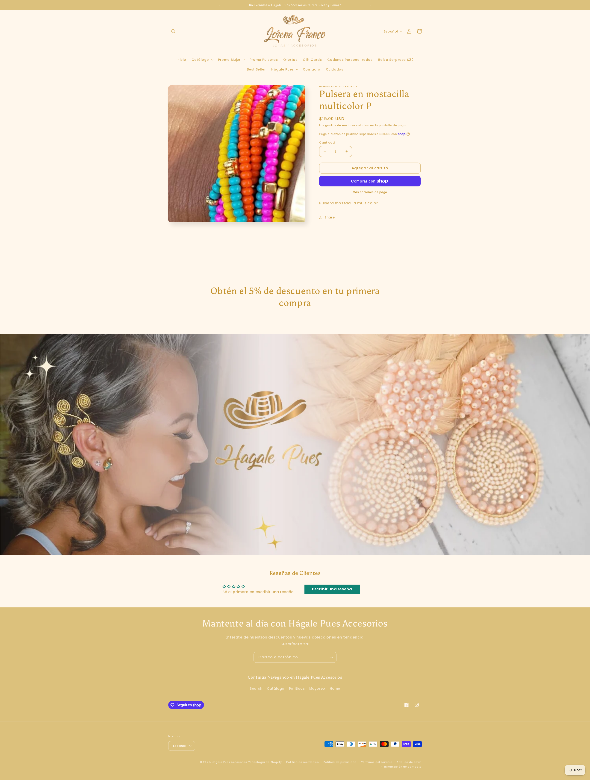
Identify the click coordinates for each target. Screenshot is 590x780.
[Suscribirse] (331, 657)
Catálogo (275, 688)
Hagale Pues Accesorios (229, 762)
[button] (173, 31)
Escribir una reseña (332, 589)
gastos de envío (338, 125)
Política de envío (409, 762)
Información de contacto (403, 766)
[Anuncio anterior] (220, 5)
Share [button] (329, 217)
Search (256, 688)
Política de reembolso (302, 762)
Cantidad (327, 142)
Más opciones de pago (370, 192)
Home (335, 688)
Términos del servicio (376, 762)
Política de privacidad (340, 762)
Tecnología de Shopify (265, 762)
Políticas (297, 688)
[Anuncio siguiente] (370, 5)
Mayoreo (317, 688)
